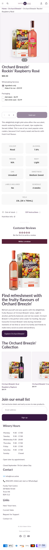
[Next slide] (44, 371)
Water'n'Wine (27, 526)
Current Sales (8, 510)
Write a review (24, 241)
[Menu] (2, 3)
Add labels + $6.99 (11, 97)
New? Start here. (9, 506)
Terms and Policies (24, 531)
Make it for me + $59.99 (13, 88)
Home (4, 8)
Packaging (6, 93)
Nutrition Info (7, 216)
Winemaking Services (10, 82)
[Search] (7, 3)
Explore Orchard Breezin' (14, 334)
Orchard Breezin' (15, 8)
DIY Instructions (31, 212)
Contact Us (7, 518)
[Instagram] (24, 536)
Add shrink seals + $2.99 (13, 100)
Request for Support (11, 514)
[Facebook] (20, 536)
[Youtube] (28, 536)
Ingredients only (10, 85)
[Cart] (46, 3)
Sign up (24, 417)
